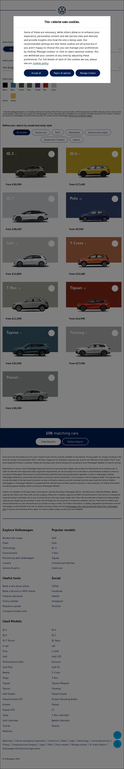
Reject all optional (62, 73)
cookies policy (40, 63)
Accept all (36, 73)
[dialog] (62, 384)
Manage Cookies (88, 73)
